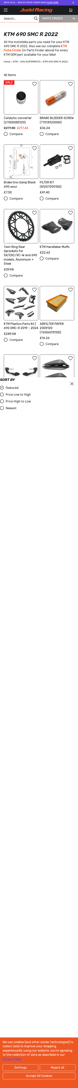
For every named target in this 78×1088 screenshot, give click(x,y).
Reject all (57, 1067)
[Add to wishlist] (34, 84)
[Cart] (70, 10)
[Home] (36, 10)
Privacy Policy (12, 1059)
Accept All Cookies (39, 1076)
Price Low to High (18, 394)
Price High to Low (18, 401)
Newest (11, 408)
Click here (52, 2)
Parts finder (52, 18)
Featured (12, 388)
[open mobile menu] (6, 10)
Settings (20, 1067)
